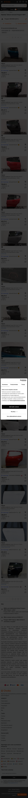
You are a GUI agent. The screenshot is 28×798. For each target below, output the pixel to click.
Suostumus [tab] (5, 384)
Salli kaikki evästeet (14, 406)
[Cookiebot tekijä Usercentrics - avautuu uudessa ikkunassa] (20, 380)
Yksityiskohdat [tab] (14, 384)
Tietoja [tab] (23, 384)
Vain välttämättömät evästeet (14, 416)
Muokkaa (13, 411)
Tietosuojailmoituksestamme (17, 400)
